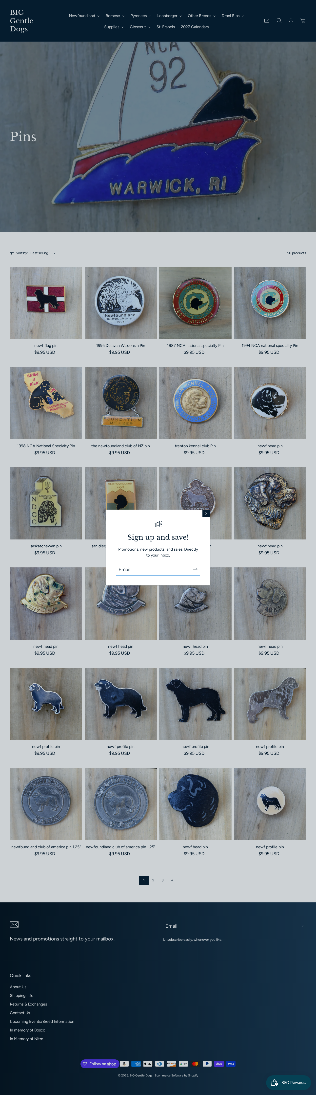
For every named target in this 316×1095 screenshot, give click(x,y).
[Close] (206, 513)
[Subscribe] (195, 569)
